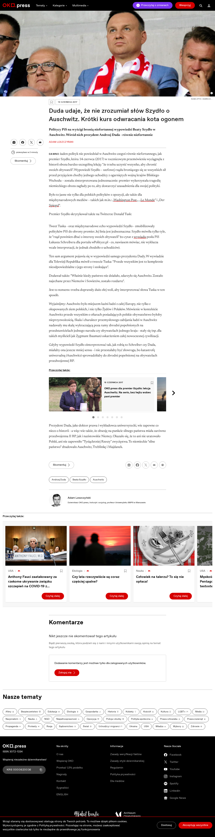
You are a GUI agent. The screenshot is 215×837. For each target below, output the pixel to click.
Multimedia (79, 5)
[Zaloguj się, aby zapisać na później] (61, 571)
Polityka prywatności (122, 774)
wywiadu (140, 237)
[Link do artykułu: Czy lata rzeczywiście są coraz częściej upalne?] (100, 546)
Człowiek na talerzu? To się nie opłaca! (160, 579)
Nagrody (61, 774)
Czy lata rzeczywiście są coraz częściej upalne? (95, 579)
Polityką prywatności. (52, 825)
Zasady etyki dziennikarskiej (127, 761)
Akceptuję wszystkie (195, 825)
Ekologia (77, 571)
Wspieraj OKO (64, 761)
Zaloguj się (65, 672)
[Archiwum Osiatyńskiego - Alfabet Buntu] (86, 814)
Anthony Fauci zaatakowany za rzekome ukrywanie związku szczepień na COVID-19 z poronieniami (32, 582)
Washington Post (125, 200)
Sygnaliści (62, 788)
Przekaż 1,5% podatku (69, 767)
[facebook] (137, 464)
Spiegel (54, 205)
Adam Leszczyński (79, 498)
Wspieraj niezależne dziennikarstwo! (25, 759)
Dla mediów (117, 781)
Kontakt (61, 781)
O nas (59, 754)
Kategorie (59, 5)
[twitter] (145, 464)
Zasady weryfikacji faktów (126, 754)
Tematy (40, 5)
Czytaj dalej (53, 596)
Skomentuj (21, 161)
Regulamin (116, 767)
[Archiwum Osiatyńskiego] (128, 815)
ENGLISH (62, 794)
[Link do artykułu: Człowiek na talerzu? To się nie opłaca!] (164, 546)
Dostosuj (166, 825)
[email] (154, 464)
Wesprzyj (185, 5)
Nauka (140, 571)
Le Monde (148, 200)
